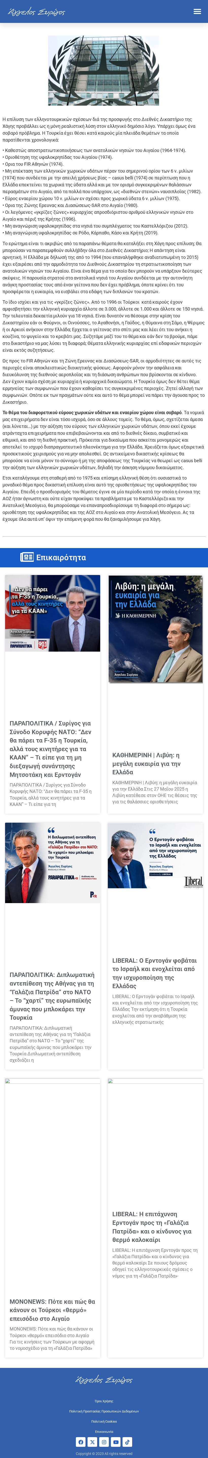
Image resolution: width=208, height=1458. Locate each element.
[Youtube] (115, 1442)
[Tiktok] (127, 1442)
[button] (197, 11)
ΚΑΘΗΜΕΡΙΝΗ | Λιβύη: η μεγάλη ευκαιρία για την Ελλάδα (146, 764)
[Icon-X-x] (92, 1442)
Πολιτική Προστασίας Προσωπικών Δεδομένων (104, 1411)
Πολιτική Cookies (104, 1421)
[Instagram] (104, 1442)
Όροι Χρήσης (104, 1401)
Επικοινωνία (104, 1432)
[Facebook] (80, 1442)
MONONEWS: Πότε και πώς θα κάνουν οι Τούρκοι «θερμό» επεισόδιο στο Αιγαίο (52, 1310)
